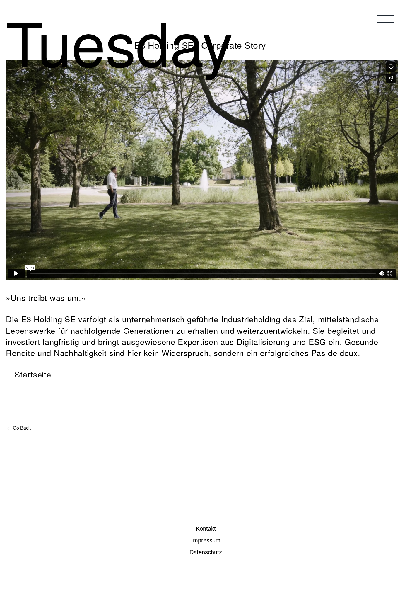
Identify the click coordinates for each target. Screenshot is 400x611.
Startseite (33, 374)
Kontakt (206, 528)
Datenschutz (205, 552)
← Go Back (19, 427)
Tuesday (85, 29)
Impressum (205, 540)
